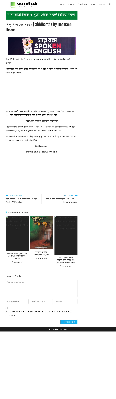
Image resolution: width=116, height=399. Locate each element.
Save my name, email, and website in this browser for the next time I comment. (38, 313)
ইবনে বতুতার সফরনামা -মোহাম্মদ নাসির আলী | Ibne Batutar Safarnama (66, 259)
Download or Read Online (41, 151)
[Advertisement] (41, 92)
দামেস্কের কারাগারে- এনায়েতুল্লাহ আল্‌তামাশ (41, 253)
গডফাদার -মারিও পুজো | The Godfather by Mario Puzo (17, 255)
